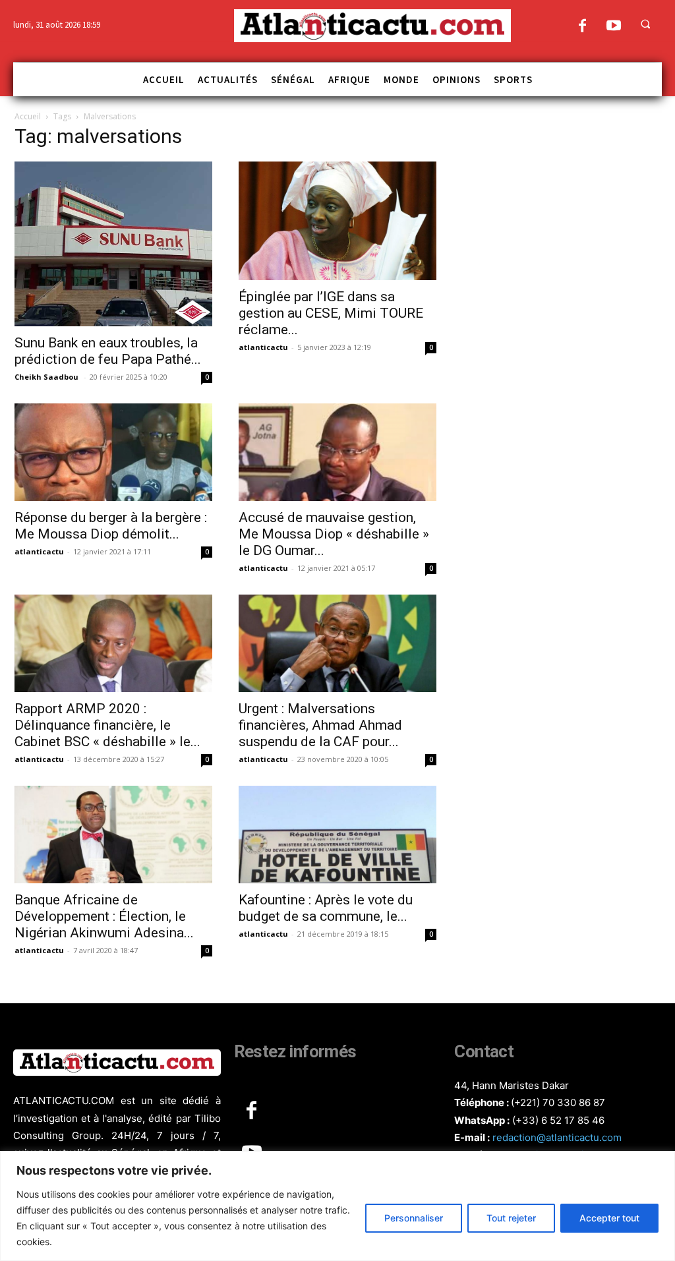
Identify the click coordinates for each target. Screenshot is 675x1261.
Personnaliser (413, 1217)
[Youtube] (613, 27)
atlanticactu (263, 347)
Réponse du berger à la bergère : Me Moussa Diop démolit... (111, 526)
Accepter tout (609, 1217)
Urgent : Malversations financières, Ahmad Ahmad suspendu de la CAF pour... (320, 725)
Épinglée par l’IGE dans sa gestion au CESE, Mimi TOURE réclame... (331, 313)
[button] (645, 23)
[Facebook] (582, 27)
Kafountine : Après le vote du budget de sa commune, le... (326, 908)
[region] (337, 1206)
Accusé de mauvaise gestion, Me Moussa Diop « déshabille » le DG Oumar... (334, 534)
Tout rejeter (511, 1217)
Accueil (28, 116)
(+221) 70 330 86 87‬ (558, 1102)
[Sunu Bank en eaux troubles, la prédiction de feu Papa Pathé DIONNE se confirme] (113, 243)
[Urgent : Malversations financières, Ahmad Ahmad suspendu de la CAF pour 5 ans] (337, 643)
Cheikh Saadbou (47, 377)
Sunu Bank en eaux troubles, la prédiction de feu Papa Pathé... (108, 351)
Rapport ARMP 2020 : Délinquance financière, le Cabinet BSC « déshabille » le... (107, 725)
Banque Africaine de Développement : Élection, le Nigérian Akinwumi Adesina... (104, 916)
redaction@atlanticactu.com (557, 1137)
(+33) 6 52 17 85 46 (558, 1120)
